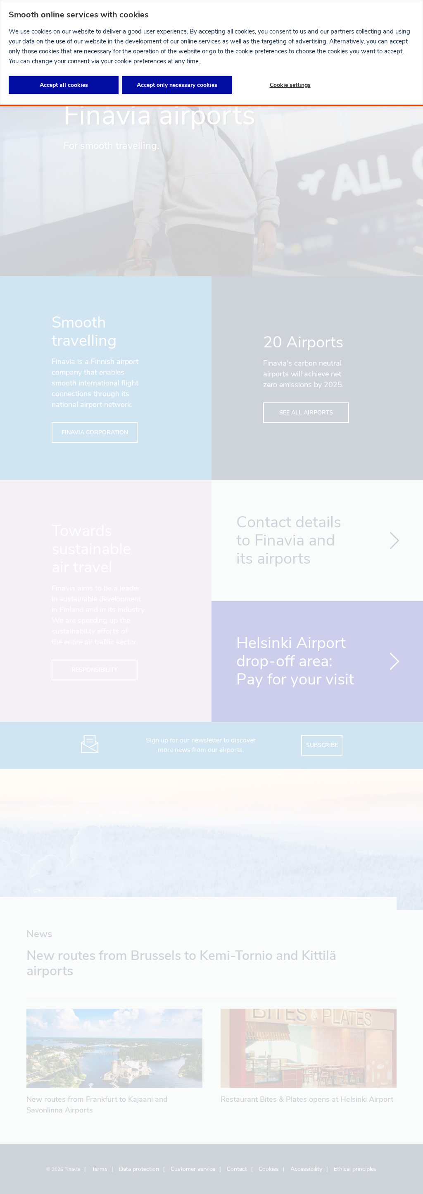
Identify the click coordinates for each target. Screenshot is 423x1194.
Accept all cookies (64, 85)
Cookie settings (290, 85)
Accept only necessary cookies (177, 85)
